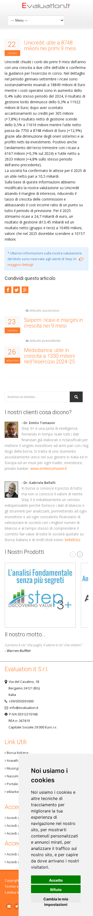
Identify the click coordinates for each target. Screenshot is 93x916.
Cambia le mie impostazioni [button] (55, 899)
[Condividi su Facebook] (8, 289)
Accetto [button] (56, 880)
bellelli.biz (72, 539)
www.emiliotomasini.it (48, 468)
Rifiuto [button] (56, 889)
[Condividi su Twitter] (16, 289)
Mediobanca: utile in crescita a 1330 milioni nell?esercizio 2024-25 (49, 355)
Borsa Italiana (17, 752)
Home (46, 7)
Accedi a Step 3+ (19, 817)
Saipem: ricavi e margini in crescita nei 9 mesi (53, 323)
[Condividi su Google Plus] (25, 289)
